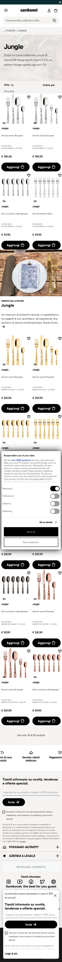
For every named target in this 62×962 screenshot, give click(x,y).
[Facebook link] (31, 882)
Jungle (22, 30)
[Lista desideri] (29, 97)
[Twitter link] (42, 882)
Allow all (31, 531)
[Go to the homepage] (29, 10)
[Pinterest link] (53, 882)
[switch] (55, 496)
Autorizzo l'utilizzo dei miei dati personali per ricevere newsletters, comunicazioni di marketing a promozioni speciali (29, 815)
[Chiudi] (55, 896)
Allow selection (31, 542)
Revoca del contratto (31, 867)
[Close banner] (60, 2)
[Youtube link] (19, 882)
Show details (46, 522)
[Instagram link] (8, 882)
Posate (11, 30)
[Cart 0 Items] (56, 11)
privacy (23, 841)
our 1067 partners (21, 460)
